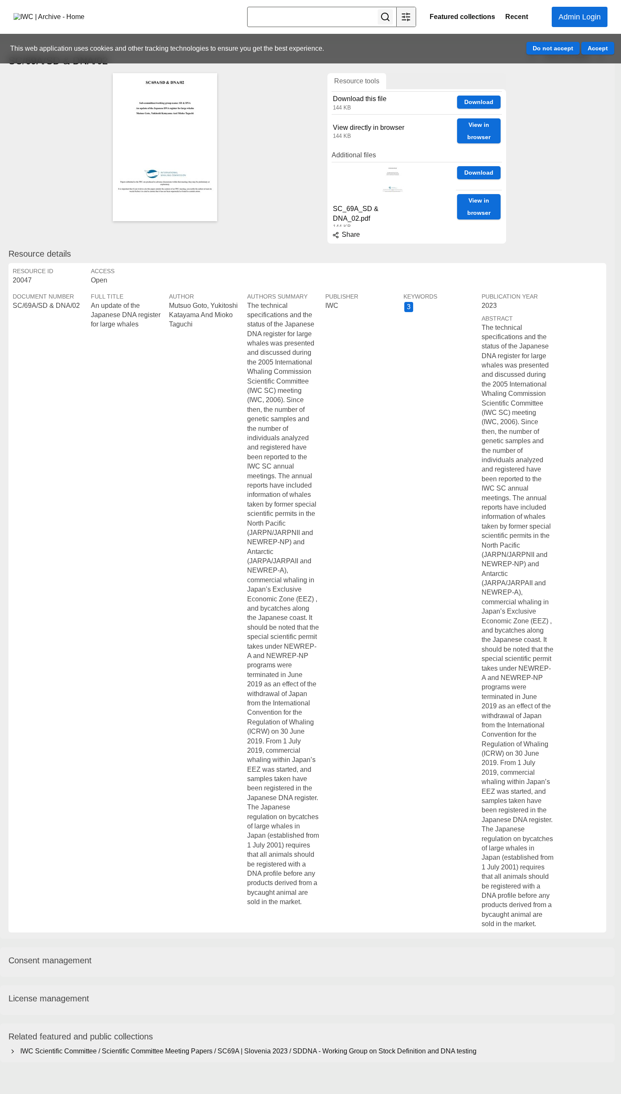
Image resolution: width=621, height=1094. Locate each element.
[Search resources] (385, 17)
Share (350, 234)
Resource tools (356, 81)
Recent (516, 16)
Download (478, 102)
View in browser (478, 130)
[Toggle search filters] (406, 17)
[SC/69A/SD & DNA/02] (164, 147)
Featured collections (462, 16)
